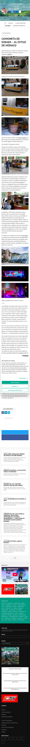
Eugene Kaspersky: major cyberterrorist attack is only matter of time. (15, 681)
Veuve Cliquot (22, 137)
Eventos (10, 23)
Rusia (26, 616)
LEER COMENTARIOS (8, 409)
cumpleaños (21, 606)
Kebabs (10, 54)
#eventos (4, 603)
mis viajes (15, 615)
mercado (10, 615)
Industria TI (4, 611)
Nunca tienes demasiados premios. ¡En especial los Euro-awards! (14, 454)
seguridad (7, 618)
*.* (5, 23)
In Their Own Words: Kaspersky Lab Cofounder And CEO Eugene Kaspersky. (15, 688)
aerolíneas (10, 603)
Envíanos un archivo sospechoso (10, 722)
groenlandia (5, 610)
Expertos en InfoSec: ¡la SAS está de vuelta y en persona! (15, 471)
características (22, 605)
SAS (3, 618)
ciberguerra (9, 606)
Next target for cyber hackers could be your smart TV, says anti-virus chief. (15, 674)
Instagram (15, 12)
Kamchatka (15, 611)
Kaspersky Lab (23, 611)
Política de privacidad (7, 720)
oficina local (5, 616)
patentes (22, 616)
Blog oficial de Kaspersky (8, 727)
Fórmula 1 (21, 608)
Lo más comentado (20, 23)
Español (24, 1)
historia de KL (12, 610)
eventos (8, 608)
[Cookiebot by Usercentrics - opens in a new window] (22, 356)
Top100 (25, 618)
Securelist (4, 729)
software (13, 618)
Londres (21, 613)
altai (3, 605)
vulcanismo (21, 620)
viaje (6, 620)
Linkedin (17, 12)
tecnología (20, 618)
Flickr (22, 738)
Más (15, 558)
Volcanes (15, 620)
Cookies (3, 732)
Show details (22, 378)
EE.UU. (3, 608)
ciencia (15, 606)
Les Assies (25, 235)
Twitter (12, 12)
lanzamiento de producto (8, 613)
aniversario (8, 605)
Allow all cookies (15, 382)
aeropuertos (17, 603)
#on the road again (6, 33)
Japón (10, 611)
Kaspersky (4, 725)
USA (3, 620)
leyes (17, 613)
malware (4, 615)
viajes (10, 620)
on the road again (14, 616)
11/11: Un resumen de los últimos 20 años (15, 499)
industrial (19, 610)
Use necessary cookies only (15, 390)
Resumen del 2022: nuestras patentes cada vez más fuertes (13, 484)
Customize (14, 386)
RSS (3, 742)
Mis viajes (7, 25)
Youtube (18, 738)
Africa (23, 603)
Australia (15, 605)
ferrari (15, 608)
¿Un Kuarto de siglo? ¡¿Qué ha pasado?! (13, 541)
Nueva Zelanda (22, 615)
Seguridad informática (19, 25)
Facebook (10, 12)
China (3, 606)
